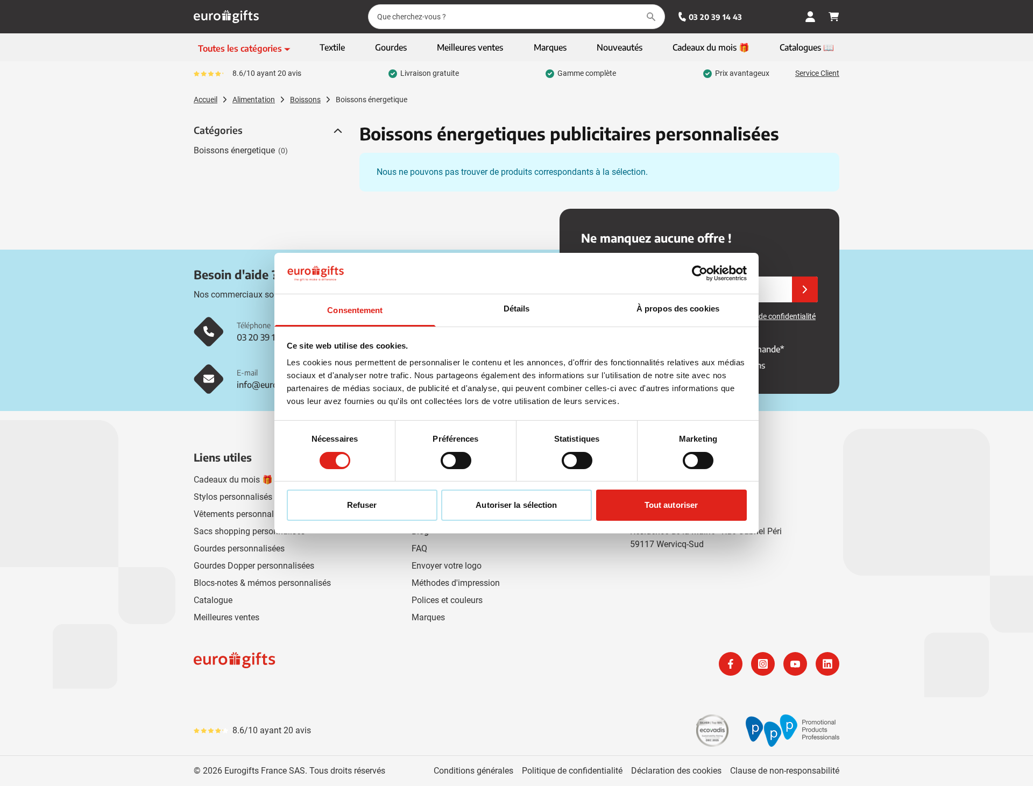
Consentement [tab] (355, 310)
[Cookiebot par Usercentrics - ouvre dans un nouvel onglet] (700, 273)
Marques (428, 617)
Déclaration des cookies (676, 771)
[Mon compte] (810, 16)
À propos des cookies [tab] (677, 308)
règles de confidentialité (776, 316)
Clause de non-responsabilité (784, 771)
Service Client (817, 73)
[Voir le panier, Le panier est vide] (834, 16)
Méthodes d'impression (456, 583)
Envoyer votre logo (447, 566)
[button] (336, 130)
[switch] (456, 460)
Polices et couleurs (447, 600)
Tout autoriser (671, 504)
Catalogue (213, 600)
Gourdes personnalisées (239, 548)
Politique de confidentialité (572, 771)
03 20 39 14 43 (715, 17)
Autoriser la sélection (516, 504)
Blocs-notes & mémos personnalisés (262, 583)
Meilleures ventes (226, 617)
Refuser (362, 504)
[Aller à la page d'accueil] (226, 16)
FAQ (419, 548)
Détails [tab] (517, 308)
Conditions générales (473, 771)
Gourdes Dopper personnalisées (254, 566)
